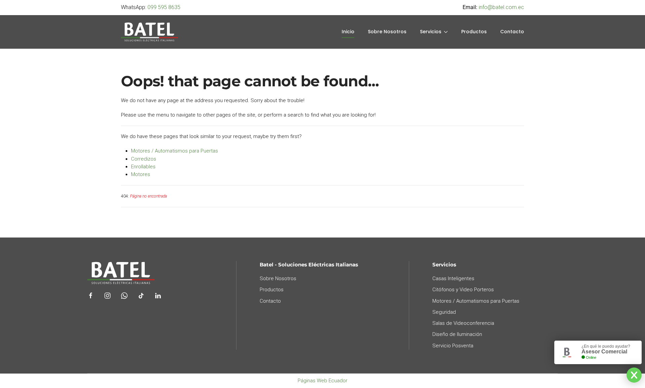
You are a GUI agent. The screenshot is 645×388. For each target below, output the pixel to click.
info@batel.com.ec (501, 7)
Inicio (348, 31)
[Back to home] (149, 31)
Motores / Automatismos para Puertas (174, 151)
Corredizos (143, 159)
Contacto (512, 31)
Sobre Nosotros (387, 31)
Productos (474, 31)
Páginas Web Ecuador (322, 381)
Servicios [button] (430, 31)
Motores (140, 174)
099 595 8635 (163, 7)
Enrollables (143, 167)
